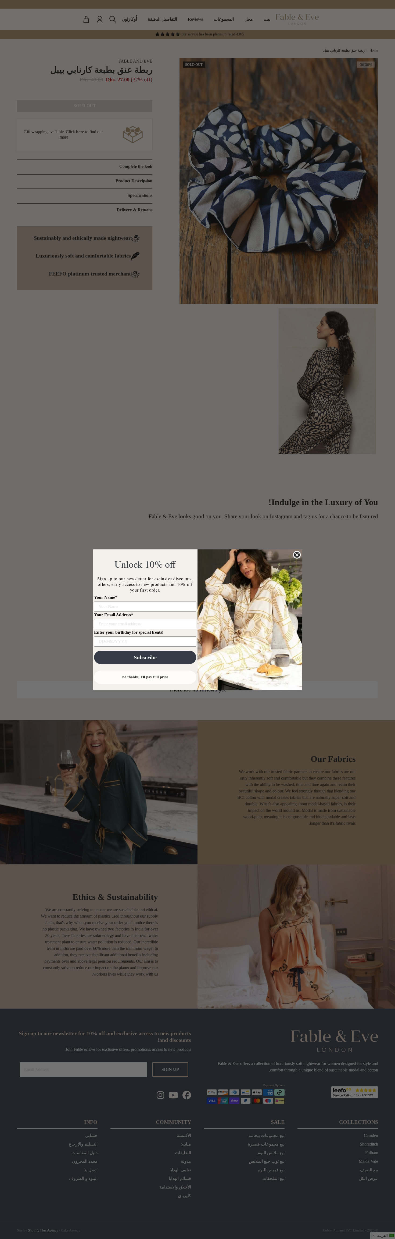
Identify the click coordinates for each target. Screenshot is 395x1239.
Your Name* (105, 597)
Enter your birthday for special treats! (128, 632)
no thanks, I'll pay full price (145, 677)
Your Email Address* (113, 615)
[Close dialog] (297, 555)
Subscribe (145, 657)
